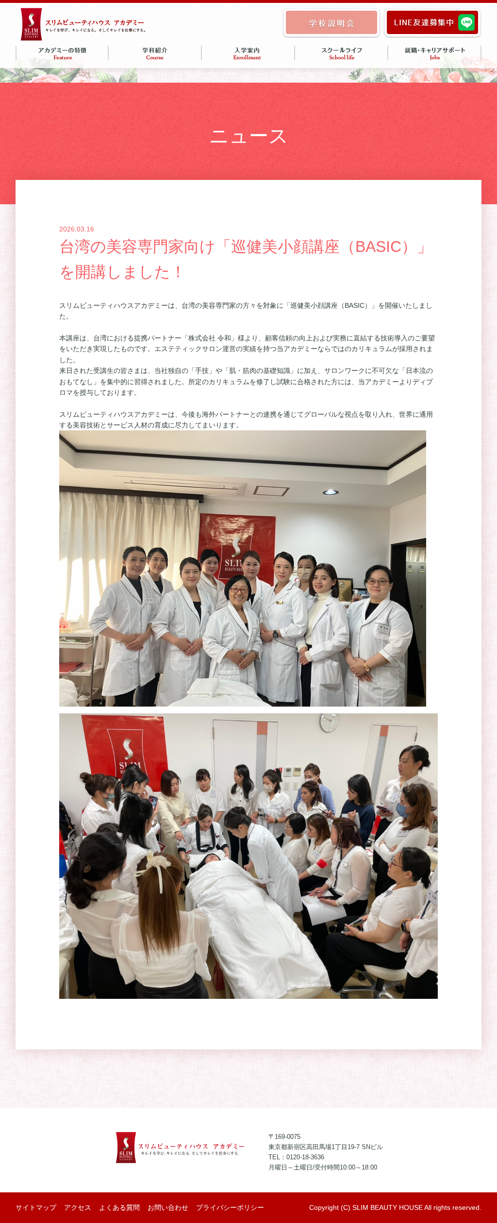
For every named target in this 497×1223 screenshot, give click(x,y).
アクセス (77, 1207)
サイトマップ (36, 1207)
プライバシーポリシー (230, 1207)
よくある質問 (119, 1207)
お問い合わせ (168, 1207)
